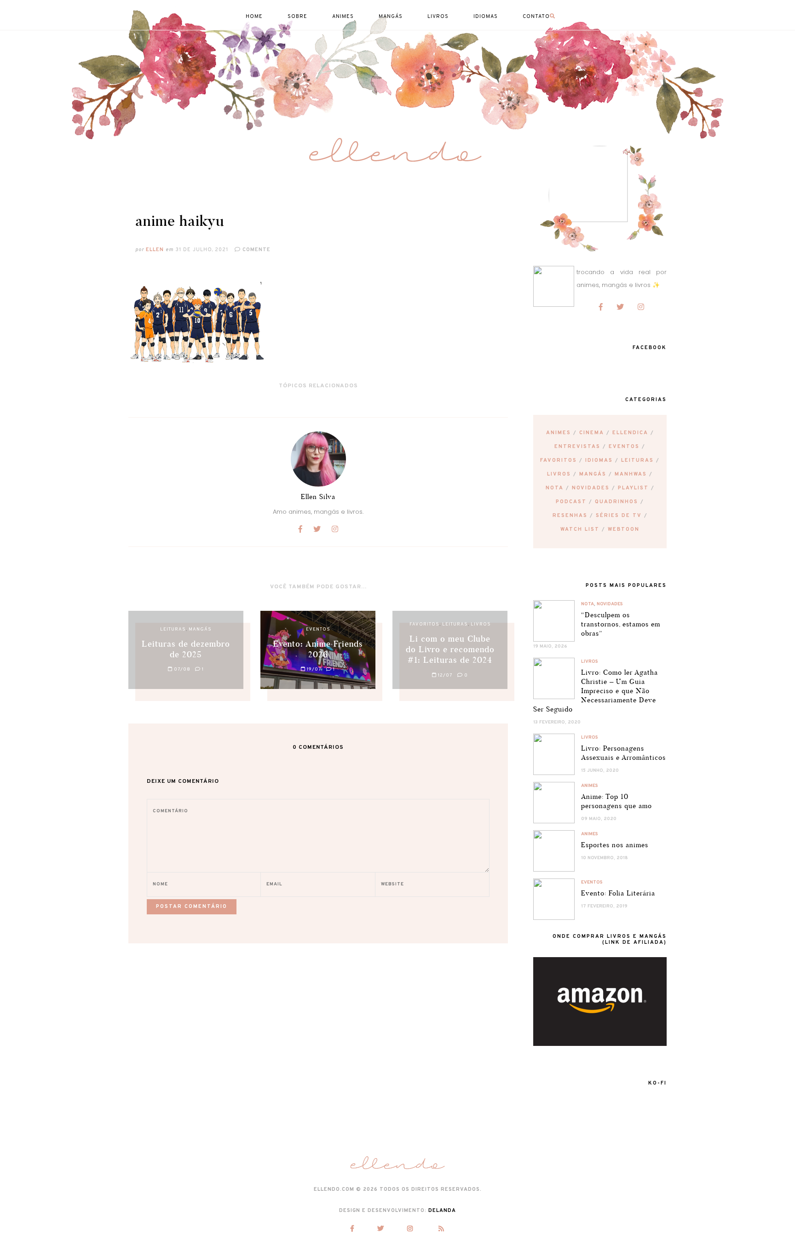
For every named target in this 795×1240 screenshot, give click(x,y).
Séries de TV (619, 515)
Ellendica (630, 433)
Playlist (633, 488)
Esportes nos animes (614, 844)
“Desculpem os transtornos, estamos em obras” (620, 623)
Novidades (591, 488)
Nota (555, 488)
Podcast (571, 502)
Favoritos (558, 460)
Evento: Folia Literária (618, 893)
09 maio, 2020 (598, 819)
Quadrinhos (616, 502)
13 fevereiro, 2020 (557, 722)
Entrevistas (577, 446)
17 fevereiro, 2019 (604, 906)
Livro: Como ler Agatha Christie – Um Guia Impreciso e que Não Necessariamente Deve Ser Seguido (595, 690)
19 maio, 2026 (550, 646)
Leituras (637, 460)
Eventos (624, 446)
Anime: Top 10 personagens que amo (616, 801)
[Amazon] (600, 1043)
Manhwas (631, 474)
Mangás (592, 474)
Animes (558, 433)
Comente (256, 250)
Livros (559, 474)
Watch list (579, 529)
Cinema (591, 433)
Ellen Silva (318, 496)
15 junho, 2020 (600, 771)
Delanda (442, 1210)
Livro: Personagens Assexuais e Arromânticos (623, 753)
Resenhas (570, 515)
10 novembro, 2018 (604, 858)
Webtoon (623, 529)
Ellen (155, 250)
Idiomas (599, 460)
